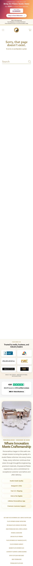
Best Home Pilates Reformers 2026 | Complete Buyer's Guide (17, 517)
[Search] (29, 62)
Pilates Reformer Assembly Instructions (16, 521)
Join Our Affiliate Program (16, 536)
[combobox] (16, 61)
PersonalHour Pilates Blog (16, 563)
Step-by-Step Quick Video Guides (16, 555)
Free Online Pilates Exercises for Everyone (16, 525)
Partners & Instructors (16, 533)
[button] (3, 30)
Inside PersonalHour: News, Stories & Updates (16, 529)
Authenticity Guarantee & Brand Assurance (17, 552)
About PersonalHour (16, 559)
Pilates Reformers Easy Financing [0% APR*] (16, 540)
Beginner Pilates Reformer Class (16, 548)
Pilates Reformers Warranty (16, 544)
